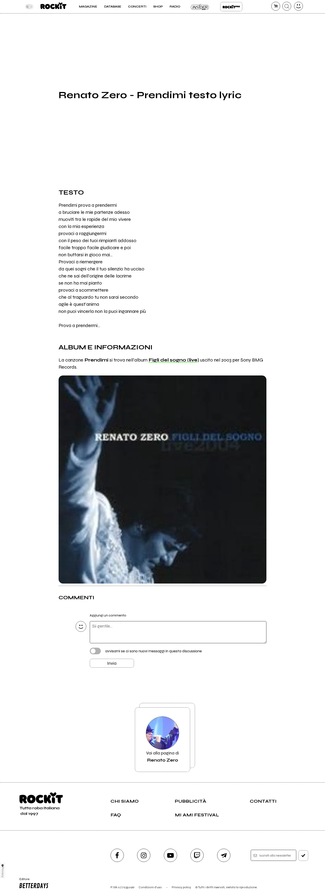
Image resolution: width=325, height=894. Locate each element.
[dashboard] (298, 6)
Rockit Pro (231, 6)
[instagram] (143, 855)
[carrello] (275, 6)
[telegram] (223, 855)
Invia (112, 663)
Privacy (3, 872)
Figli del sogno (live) (174, 360)
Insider (200, 6)
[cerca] (286, 6)
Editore (23, 880)
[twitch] (197, 855)
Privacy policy (181, 887)
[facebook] (117, 855)
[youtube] (170, 855)
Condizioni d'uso (150, 887)
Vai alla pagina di (162, 756)
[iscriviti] (303, 855)
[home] (53, 6)
